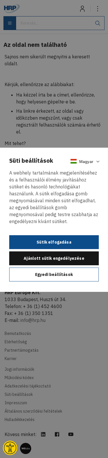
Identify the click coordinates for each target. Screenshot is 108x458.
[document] (54, 220)
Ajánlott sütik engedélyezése (54, 258)
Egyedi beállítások (54, 274)
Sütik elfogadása (54, 242)
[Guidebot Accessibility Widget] (10, 448)
